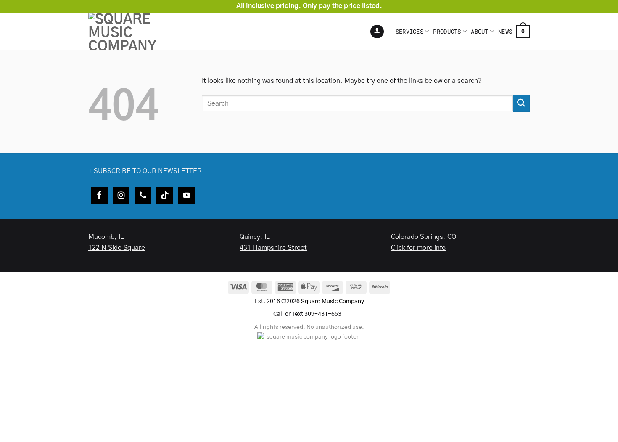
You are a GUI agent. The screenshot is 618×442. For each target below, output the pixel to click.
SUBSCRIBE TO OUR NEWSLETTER (148, 171)
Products (447, 31)
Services (409, 31)
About (479, 31)
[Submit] (521, 103)
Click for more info (418, 247)
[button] (523, 31)
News (505, 31)
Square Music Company (332, 301)
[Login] (377, 32)
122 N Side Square (116, 247)
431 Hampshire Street (273, 247)
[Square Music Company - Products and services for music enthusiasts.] (143, 31)
